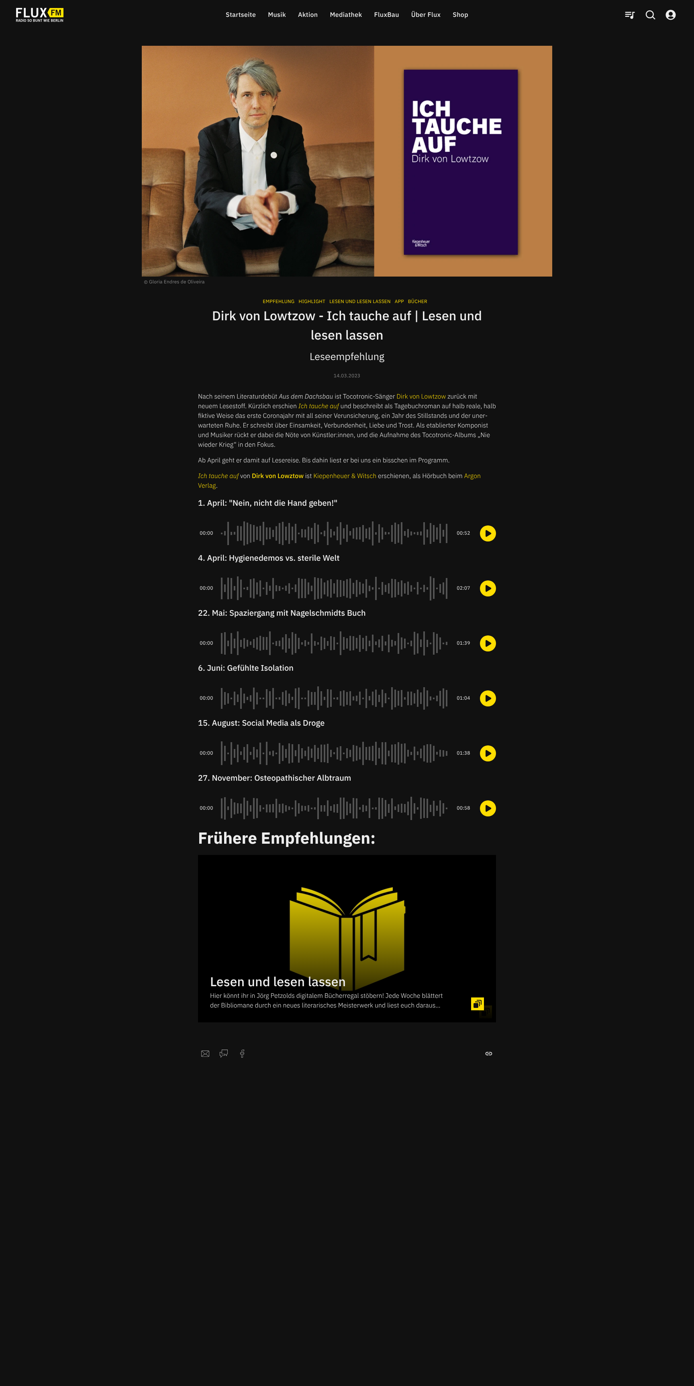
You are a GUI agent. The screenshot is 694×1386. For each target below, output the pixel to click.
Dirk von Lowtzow (421, 397)
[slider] (335, 533)
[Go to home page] (39, 15)
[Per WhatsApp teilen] (223, 1053)
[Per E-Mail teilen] (205, 1053)
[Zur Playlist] (630, 15)
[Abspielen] (488, 533)
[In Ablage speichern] (489, 1053)
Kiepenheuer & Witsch (344, 476)
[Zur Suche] (650, 15)
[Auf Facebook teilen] (242, 1053)
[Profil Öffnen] (670, 15)
